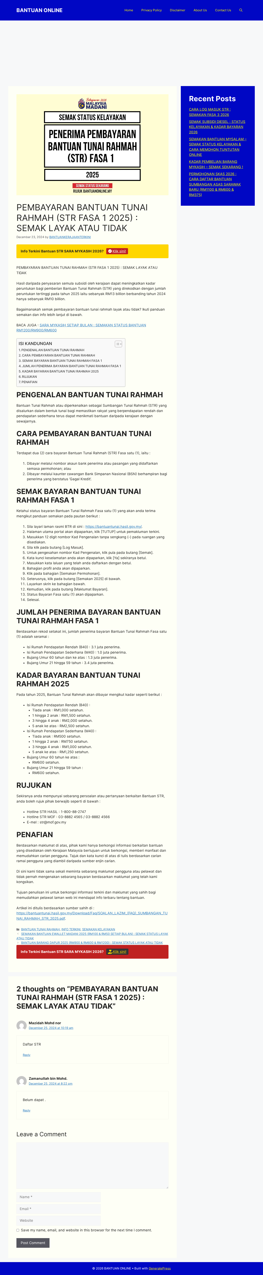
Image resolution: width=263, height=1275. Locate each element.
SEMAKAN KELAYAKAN (98, 929)
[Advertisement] (131, 51)
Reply (26, 1055)
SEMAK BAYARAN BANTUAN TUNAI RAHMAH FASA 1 (62, 361)
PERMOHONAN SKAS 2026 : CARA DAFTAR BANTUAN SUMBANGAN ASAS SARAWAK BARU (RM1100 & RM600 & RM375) (215, 184)
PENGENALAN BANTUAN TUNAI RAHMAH (52, 350)
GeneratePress (160, 1268)
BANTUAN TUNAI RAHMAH (40, 929)
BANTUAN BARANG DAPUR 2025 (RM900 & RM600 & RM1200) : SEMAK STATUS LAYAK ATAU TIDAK (92, 942)
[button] (241, 10)
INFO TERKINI (71, 929)
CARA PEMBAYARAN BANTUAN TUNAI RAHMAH (58, 355)
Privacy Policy (151, 10)
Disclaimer (177, 10)
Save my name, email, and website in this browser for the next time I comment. (86, 1230)
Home (129, 10)
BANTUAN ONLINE (39, 10)
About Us (200, 10)
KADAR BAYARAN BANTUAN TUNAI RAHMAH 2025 (60, 371)
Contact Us (223, 10)
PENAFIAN (29, 382)
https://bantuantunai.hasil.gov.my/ (113, 527)
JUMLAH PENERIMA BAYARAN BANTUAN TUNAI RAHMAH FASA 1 (71, 366)
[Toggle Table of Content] (116, 344)
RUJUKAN (29, 377)
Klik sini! (119, 251)
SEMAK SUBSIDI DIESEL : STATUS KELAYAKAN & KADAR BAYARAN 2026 (217, 127)
